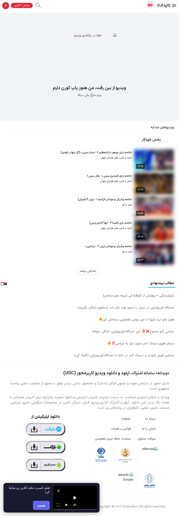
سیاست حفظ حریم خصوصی (113, 438)
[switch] (169, 139)
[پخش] (66, 505)
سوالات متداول (147, 438)
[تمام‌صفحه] (58, 505)
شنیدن (41, 505)
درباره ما (150, 418)
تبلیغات (126, 418)
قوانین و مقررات (121, 428)
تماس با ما (149, 428)
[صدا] (75, 505)
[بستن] (58, 490)
